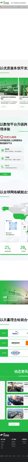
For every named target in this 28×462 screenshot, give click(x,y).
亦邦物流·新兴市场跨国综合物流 (8, 98)
